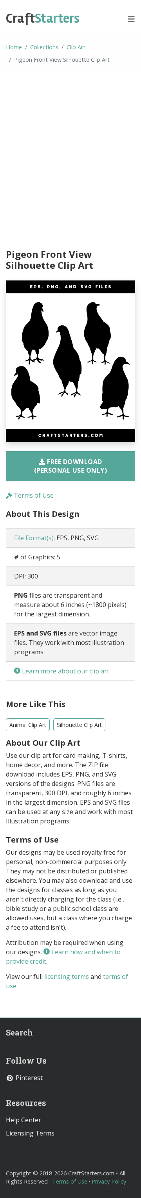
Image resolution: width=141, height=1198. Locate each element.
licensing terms (66, 976)
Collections (44, 47)
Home (14, 47)
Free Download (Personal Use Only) (70, 466)
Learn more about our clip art (64, 671)
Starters (43, 18)
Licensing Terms (30, 1133)
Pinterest (28, 1077)
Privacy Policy (109, 1181)
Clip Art (76, 47)
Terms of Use (33, 495)
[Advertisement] (70, 159)
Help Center (23, 1120)
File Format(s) (34, 538)
